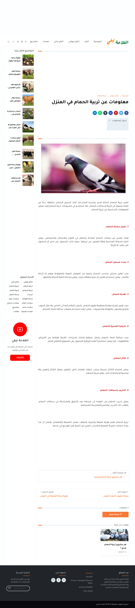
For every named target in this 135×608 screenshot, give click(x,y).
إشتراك (20, 358)
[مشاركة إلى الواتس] (100, 113)
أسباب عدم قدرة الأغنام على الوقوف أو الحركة (13, 114)
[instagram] (22, 41)
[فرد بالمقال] (121, 113)
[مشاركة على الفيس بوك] (126, 113)
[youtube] (18, 41)
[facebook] (26, 41)
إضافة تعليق (114, 514)
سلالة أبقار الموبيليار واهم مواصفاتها (14, 74)
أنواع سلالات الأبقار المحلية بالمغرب (14, 141)
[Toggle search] (8, 41)
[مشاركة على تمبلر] (105, 113)
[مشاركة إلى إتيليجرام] (95, 113)
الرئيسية (89, 577)
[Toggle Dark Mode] (13, 42)
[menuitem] (97, 42)
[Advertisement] (67, 18)
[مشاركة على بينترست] (116, 113)
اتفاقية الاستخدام (86, 587)
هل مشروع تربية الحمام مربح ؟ (108, 477)
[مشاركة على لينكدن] (111, 113)
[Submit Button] (9, 588)
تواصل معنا (88, 591)
